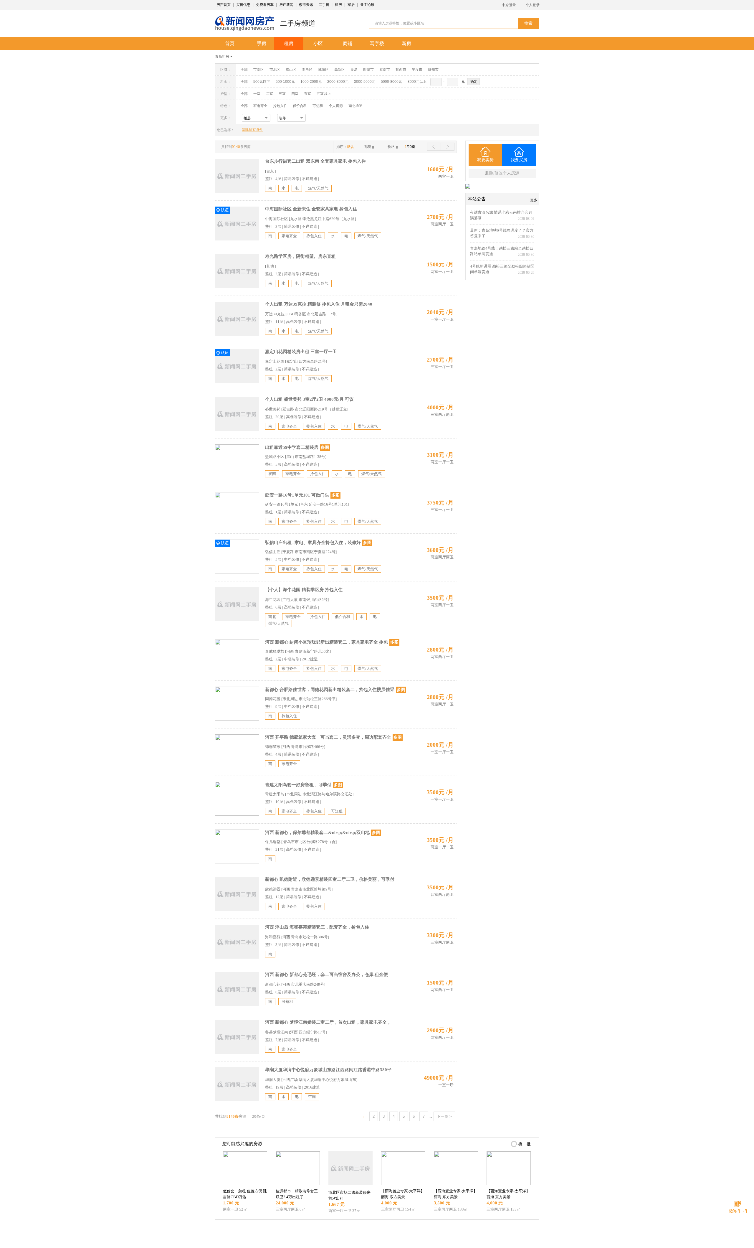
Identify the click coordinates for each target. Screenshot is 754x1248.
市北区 (274, 69)
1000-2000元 (311, 82)
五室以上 (324, 94)
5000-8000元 (391, 82)
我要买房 (519, 160)
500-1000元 (285, 82)
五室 (307, 94)
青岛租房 (222, 57)
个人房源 (336, 106)
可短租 (317, 106)
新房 (406, 43)
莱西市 (401, 69)
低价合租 (300, 106)
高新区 (339, 69)
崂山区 (291, 69)
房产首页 (223, 5)
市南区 (258, 69)
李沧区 (307, 69)
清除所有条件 (252, 130)
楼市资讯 (306, 5)
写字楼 (377, 43)
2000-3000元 (337, 82)
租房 (338, 5)
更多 (533, 200)
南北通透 (355, 106)
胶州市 (433, 69)
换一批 (524, 1144)
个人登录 (532, 5)
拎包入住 (280, 106)
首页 (229, 43)
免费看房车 (265, 5)
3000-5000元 (364, 82)
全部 (244, 69)
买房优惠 (243, 5)
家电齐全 (260, 106)
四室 (294, 94)
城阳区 (323, 69)
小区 (318, 43)
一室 (256, 94)
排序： (345, 147)
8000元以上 (417, 82)
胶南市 (384, 69)
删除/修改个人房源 (502, 173)
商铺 (347, 43)
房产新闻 (286, 5)
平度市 (417, 69)
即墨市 (368, 69)
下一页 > (444, 1116)
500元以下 (261, 82)
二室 (270, 94)
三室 (282, 94)
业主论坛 (367, 5)
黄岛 (354, 69)
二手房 (324, 5)
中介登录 (509, 5)
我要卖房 (485, 160)
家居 (351, 5)
